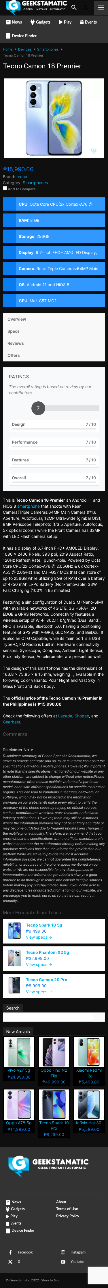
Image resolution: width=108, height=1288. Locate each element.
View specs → (39, 937)
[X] (10, 1262)
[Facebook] (10, 1252)
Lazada (65, 715)
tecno (55, 912)
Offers (13, 355)
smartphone (28, 506)
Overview (16, 319)
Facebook (25, 1252)
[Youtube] (63, 1262)
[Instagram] (63, 1252)
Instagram (78, 1252)
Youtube (77, 1262)
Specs (13, 331)
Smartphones (35, 182)
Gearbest (11, 721)
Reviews (15, 343)
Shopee (82, 715)
